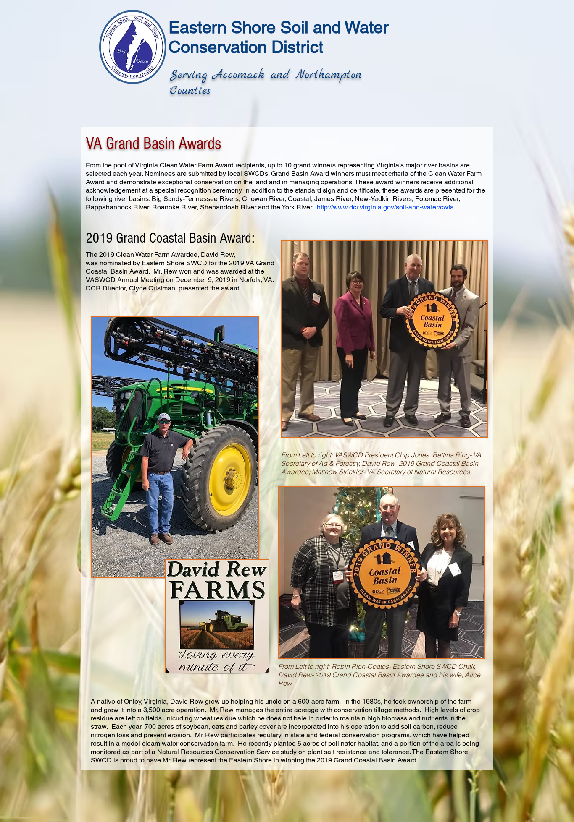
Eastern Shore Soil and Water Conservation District (278, 37)
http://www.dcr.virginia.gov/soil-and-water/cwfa (385, 207)
